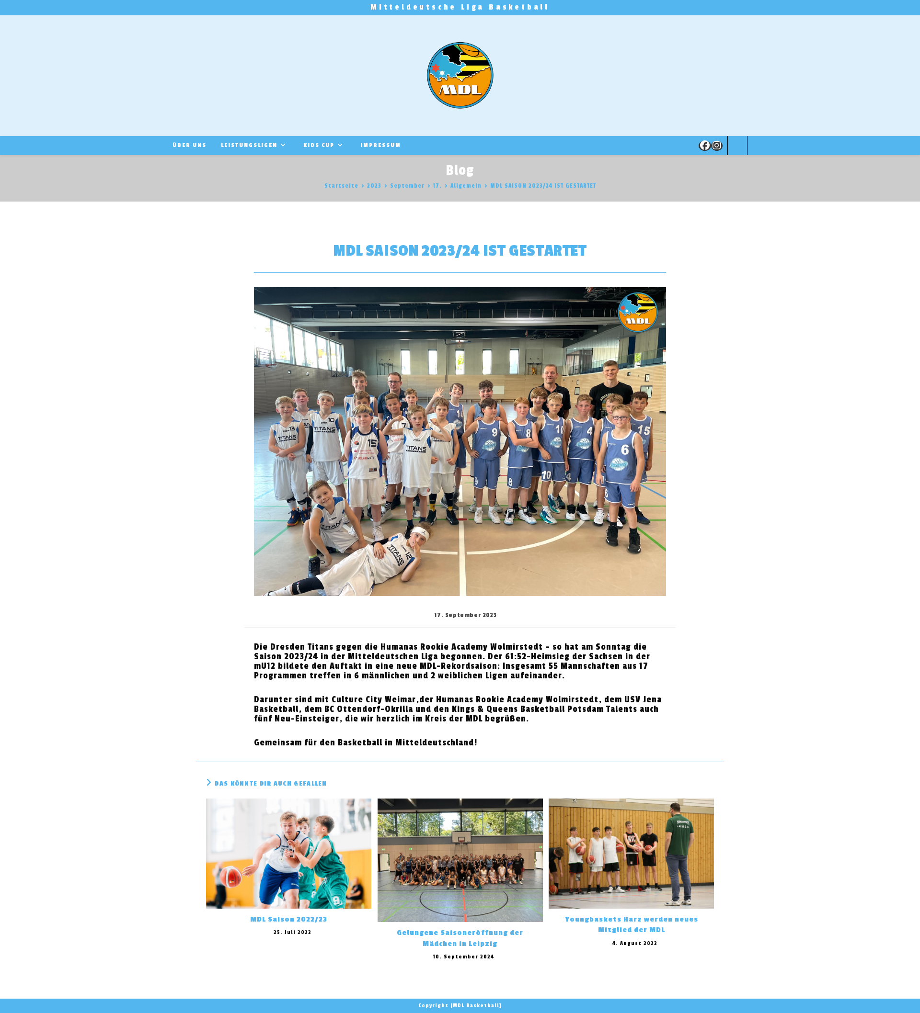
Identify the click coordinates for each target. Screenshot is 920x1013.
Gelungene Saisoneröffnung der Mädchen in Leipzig (460, 938)
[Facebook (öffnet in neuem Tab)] (705, 146)
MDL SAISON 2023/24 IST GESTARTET (543, 185)
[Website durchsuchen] (737, 147)
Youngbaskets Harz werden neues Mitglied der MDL (631, 924)
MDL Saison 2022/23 (288, 919)
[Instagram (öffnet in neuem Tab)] (717, 146)
